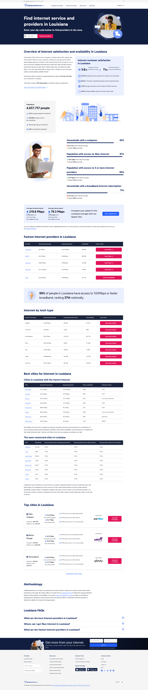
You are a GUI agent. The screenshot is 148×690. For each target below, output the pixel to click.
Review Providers (71, 5)
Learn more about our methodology (35, 87)
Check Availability (109, 277)
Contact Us (103, 664)
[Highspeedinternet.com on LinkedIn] (113, 671)
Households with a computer (95, 140)
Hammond (28, 416)
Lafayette (27, 447)
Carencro (27, 394)
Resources (83, 5)
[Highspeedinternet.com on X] (105, 671)
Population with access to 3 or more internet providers (95, 170)
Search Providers (45, 36)
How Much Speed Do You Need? (82, 661)
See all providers (108, 323)
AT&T (26, 277)
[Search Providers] (40, 665)
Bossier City (28, 407)
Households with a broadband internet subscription (95, 186)
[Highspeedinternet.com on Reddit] (110, 671)
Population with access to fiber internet (95, 154)
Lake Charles (28, 456)
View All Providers (113, 518)
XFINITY (27, 256)
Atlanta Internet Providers (55, 673)
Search (120, 5)
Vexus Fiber (28, 249)
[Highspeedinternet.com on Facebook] (102, 671)
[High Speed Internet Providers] (34, 5)
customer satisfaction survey (64, 595)
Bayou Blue (28, 460)
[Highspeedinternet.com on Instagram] (108, 671)
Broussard (28, 469)
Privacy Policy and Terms (72, 685)
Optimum (28, 263)
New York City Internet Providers (57, 667)
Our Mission (103, 661)
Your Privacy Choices (85, 685)
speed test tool (67, 593)
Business (92, 5)
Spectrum (28, 269)
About (102, 658)
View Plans (104, 249)
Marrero (27, 398)
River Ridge (28, 389)
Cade (26, 451)
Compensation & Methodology (59, 685)
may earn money (29, 1)
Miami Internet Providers (55, 670)
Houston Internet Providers (55, 664)
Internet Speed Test (79, 658)
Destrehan (28, 403)
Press (102, 667)
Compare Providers (57, 5)
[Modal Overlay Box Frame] (74, 644)
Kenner (27, 412)
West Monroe (28, 421)
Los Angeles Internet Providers (56, 658)
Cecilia (27, 474)
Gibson (27, 479)
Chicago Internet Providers (55, 661)
